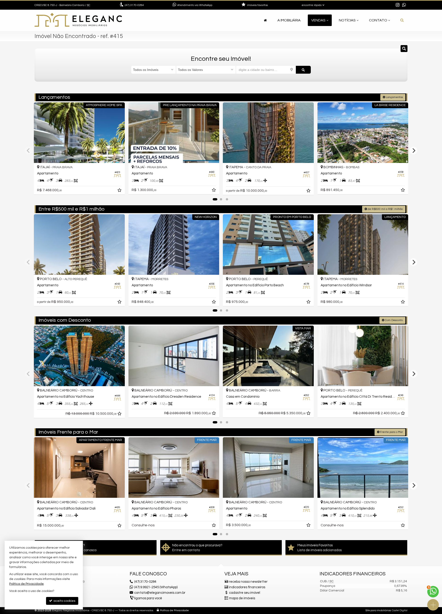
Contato (378, 20)
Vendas (318, 20)
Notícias (347, 20)
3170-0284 (134, 5)
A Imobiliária (289, 20)
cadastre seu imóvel (244, 592)
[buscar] (303, 70)
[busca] (402, 20)
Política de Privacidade (174, 610)
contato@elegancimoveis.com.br (159, 592)
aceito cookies (64, 600)
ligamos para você (148, 598)
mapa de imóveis (242, 598)
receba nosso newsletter (248, 581)
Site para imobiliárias (378, 610)
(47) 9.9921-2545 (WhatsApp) (155, 587)
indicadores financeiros (247, 587)
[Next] (413, 150)
